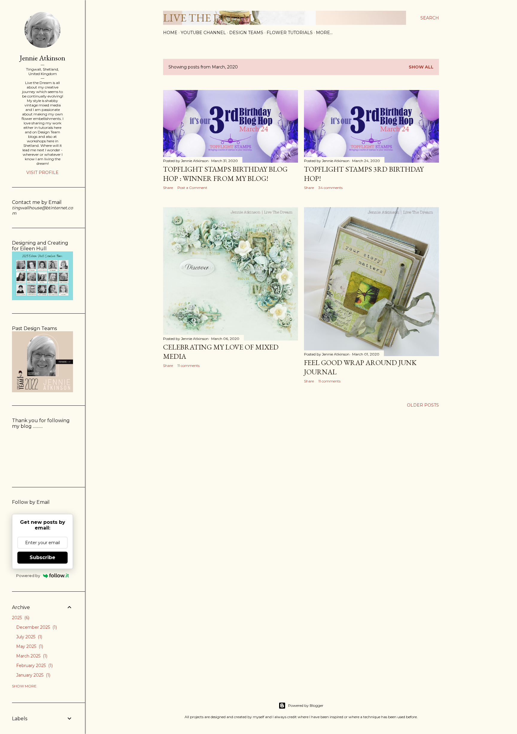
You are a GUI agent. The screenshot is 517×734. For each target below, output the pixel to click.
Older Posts (423, 405)
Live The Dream (207, 18)
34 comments (330, 187)
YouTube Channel (203, 32)
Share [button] (168, 187)
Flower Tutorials (290, 32)
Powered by (28, 575)
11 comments (188, 365)
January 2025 (32, 675)
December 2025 (36, 627)
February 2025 (33, 665)
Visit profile (42, 172)
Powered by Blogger (305, 705)
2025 (20, 617)
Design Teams (246, 32)
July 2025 (28, 637)
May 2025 (29, 646)
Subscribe (42, 557)
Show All (421, 67)
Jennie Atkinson (42, 57)
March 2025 (31, 656)
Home (170, 32)
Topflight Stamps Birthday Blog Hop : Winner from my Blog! (225, 173)
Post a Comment (192, 187)
